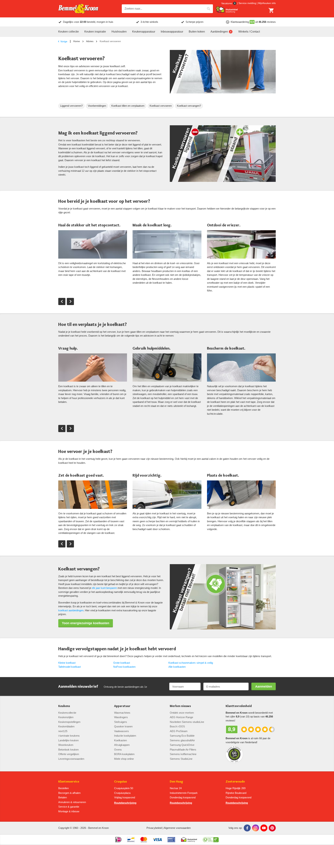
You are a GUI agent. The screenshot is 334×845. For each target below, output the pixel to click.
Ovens (118, 749)
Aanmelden (263, 686)
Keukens (64, 706)
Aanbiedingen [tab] (219, 31)
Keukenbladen (66, 726)
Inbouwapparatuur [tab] (172, 31)
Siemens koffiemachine (183, 754)
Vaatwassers (121, 731)
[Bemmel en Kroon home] (78, 9)
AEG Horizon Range (181, 717)
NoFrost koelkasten (124, 666)
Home (76, 41)
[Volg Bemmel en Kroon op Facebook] (247, 827)
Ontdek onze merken (182, 712)
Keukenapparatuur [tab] (143, 31)
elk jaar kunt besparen (104, 587)
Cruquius (120, 781)
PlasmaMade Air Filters (183, 749)
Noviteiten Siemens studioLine (187, 721)
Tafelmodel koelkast (69, 666)
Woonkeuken (65, 744)
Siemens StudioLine (181, 758)
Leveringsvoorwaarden (71, 758)
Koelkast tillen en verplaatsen (127, 105)
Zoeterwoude (235, 781)
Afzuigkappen (122, 744)
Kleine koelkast (66, 662)
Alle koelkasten (177, 666)
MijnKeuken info (267, 3)
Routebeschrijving (125, 802)
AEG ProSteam (179, 731)
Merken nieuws (180, 706)
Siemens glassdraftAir (182, 740)
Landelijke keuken (68, 740)
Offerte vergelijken (68, 754)
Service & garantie (68, 806)
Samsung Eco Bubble (182, 735)
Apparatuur (122, 706)
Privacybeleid (154, 827)
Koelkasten (120, 740)
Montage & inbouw (68, 811)
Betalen (62, 797)
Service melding (247, 3)
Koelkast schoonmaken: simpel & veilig (190, 662)
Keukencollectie (67, 712)
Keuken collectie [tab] (68, 31)
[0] (271, 10)
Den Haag (176, 781)
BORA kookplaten (124, 754)
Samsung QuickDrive (182, 744)
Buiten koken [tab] (197, 31)
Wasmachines (122, 712)
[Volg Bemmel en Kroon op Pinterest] (272, 827)
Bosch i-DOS (177, 726)
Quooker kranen (123, 726)
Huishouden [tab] (119, 31)
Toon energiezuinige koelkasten (85, 623)
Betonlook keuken (68, 749)
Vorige (63, 41)
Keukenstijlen (65, 717)
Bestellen (63, 788)
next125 (62, 731)
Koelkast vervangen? (189, 105)
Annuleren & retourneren (72, 802)
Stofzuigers (120, 721)
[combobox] (167, 8)
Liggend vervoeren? (71, 105)
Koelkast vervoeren (161, 105)
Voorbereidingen (97, 105)
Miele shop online (124, 758)
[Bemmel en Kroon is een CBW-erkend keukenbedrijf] (211, 839)
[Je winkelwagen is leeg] (271, 10)
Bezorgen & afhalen (69, 792)
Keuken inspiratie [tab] (95, 31)
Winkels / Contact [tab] (249, 31)
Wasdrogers (121, 717)
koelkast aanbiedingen (71, 610)
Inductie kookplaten (125, 735)
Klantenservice (68, 781)
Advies (89, 41)
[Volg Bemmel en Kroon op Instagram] (255, 827)
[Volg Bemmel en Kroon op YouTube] (263, 827)
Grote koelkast (121, 662)
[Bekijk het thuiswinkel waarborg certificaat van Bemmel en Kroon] (227, 9)
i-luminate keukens (69, 735)
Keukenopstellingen (69, 721)
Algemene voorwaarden (177, 827)
